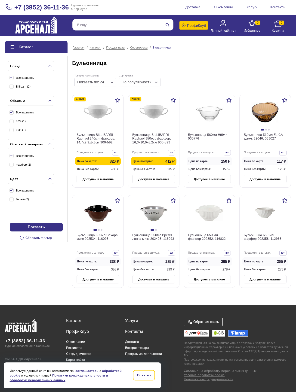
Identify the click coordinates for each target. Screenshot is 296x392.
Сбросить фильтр (38, 238)
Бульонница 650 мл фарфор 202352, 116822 (207, 236)
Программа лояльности (143, 354)
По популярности (136, 82)
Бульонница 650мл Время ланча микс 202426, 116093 (153, 236)
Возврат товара (137, 347)
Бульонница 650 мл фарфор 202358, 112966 (262, 236)
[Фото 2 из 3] (266, 130)
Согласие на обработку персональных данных (220, 371)
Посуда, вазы (115, 47)
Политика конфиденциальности (208, 379)
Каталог (95, 47)
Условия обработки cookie (204, 375)
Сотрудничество (78, 354)
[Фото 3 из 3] (269, 130)
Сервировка (139, 47)
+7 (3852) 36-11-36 (41, 7)
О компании (75, 341)
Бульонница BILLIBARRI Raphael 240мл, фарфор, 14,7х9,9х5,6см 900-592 (96, 138)
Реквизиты (74, 347)
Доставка (132, 341)
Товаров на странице (86, 75)
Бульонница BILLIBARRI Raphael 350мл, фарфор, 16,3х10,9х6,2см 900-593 (151, 138)
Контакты (134, 331)
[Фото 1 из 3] (262, 130)
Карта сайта (75, 360)
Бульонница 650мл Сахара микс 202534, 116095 (97, 236)
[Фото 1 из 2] (152, 230)
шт (115, 152)
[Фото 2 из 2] (156, 230)
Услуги (131, 320)
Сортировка (126, 75)
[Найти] (167, 25)
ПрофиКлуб (77, 331)
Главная (78, 47)
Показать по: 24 (90, 82)
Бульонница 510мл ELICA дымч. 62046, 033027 (263, 136)
